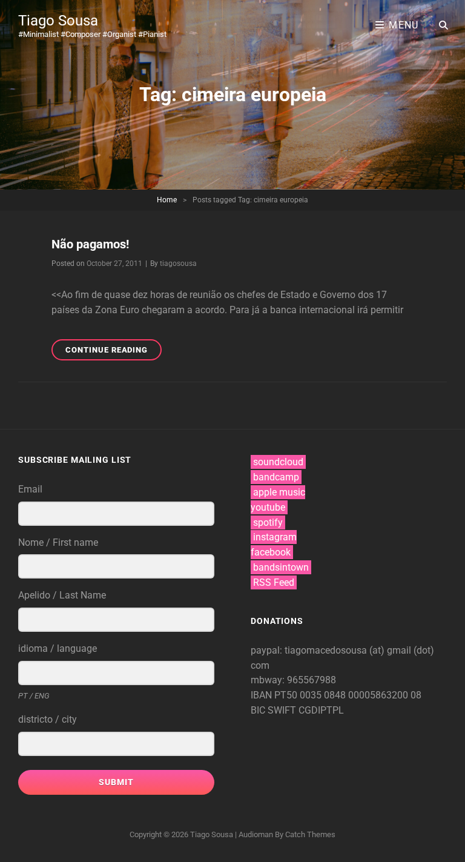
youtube (268, 507)
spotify (268, 522)
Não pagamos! (90, 244)
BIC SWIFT (274, 710)
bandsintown (281, 567)
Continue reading (113, 352)
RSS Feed (273, 582)
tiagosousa (178, 263)
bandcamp (276, 477)
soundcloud (278, 462)
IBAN (262, 695)
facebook (271, 552)
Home (167, 200)
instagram (275, 537)
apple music (279, 492)
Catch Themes (310, 834)
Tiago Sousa (58, 20)
